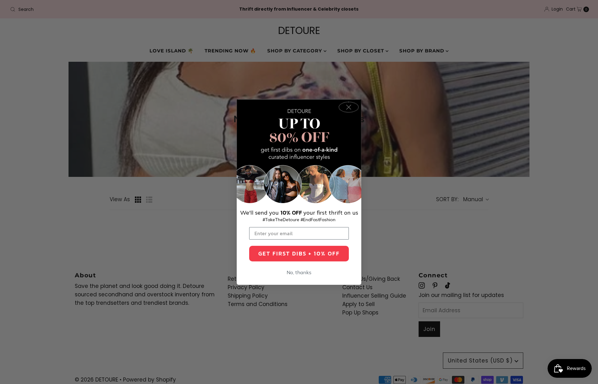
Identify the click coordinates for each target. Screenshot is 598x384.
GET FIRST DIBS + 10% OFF (299, 253)
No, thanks (299, 272)
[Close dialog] (349, 107)
